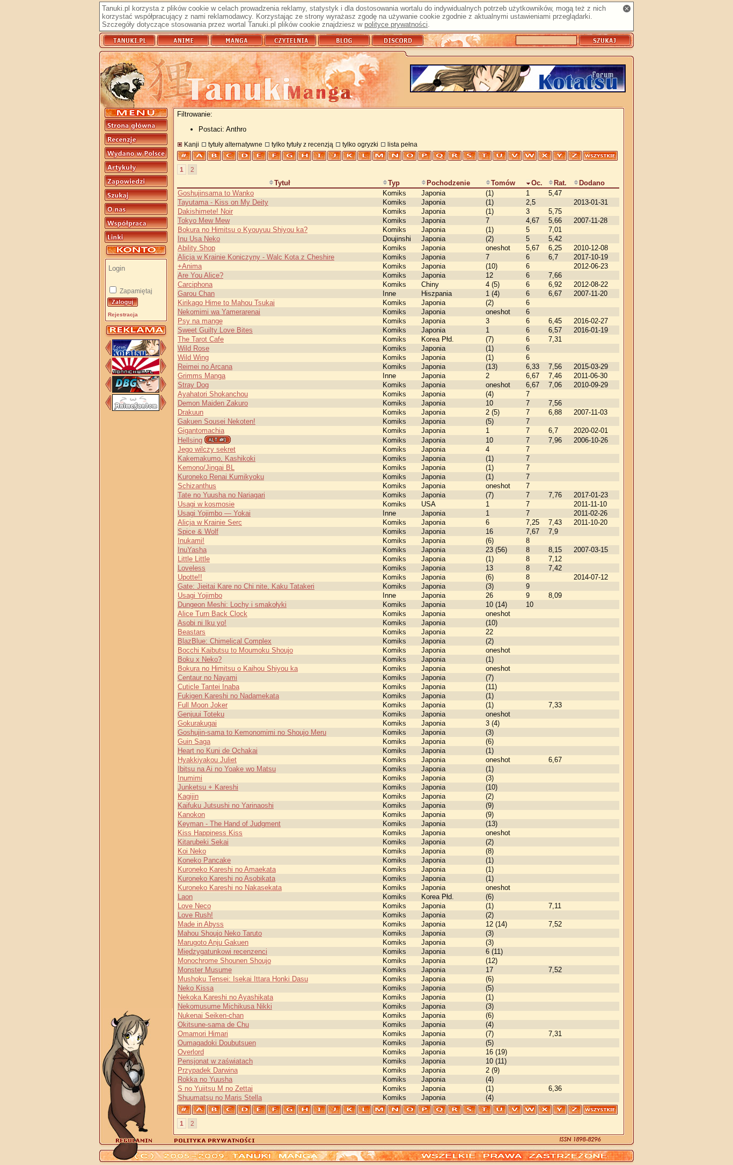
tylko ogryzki (360, 144)
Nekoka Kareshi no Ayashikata (225, 997)
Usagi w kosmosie (206, 504)
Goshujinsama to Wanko (216, 193)
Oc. (537, 183)
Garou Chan (196, 294)
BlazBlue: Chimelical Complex (225, 641)
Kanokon (191, 815)
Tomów (503, 183)
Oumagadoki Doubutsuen (217, 1043)
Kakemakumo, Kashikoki (216, 458)
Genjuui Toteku (201, 714)
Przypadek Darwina (208, 1070)
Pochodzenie (448, 183)
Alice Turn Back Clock (212, 614)
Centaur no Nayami (207, 678)
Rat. (560, 183)
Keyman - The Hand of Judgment (229, 824)
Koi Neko (192, 851)
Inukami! (191, 541)
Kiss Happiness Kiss (210, 833)
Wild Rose (193, 348)
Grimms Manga (201, 376)
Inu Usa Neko (199, 239)
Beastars (192, 632)
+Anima (190, 266)
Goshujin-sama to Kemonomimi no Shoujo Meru (252, 732)
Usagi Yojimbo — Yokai (214, 513)
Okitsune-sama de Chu (213, 1025)
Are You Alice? (200, 275)
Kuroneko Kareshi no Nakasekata (230, 888)
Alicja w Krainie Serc (210, 522)
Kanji (191, 144)
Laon (185, 897)
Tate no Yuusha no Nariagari (221, 495)
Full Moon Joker (203, 705)
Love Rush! (195, 915)
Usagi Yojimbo (200, 595)
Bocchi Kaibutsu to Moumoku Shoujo (235, 650)
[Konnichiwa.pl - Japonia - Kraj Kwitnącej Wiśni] (135, 372)
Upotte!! (190, 577)
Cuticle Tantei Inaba (208, 687)
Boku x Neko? (200, 659)
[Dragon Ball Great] (135, 390)
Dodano (592, 183)
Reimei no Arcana (205, 367)
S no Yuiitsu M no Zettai (215, 1088)
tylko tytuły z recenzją (302, 144)
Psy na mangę (200, 321)
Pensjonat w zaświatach (215, 1061)
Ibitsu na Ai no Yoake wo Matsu (227, 769)
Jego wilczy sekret (207, 449)
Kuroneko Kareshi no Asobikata (226, 878)
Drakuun (190, 412)
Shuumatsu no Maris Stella (220, 1098)
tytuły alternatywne (235, 144)
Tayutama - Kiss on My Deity (223, 202)
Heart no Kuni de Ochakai (218, 751)
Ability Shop (196, 248)
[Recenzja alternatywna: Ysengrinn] (217, 440)
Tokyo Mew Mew (204, 220)
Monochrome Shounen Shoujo (224, 961)
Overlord (191, 1052)
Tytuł (282, 183)
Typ (394, 183)
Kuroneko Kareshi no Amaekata (227, 869)
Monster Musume (205, 970)
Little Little (194, 559)
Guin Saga (194, 741)
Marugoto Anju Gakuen (213, 942)
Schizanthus (197, 486)
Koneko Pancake (204, 860)
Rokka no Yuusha (205, 1079)
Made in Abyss (201, 924)
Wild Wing (193, 357)
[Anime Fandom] (135, 408)
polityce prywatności (396, 24)
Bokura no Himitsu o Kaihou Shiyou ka (238, 668)
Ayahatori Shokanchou (213, 394)
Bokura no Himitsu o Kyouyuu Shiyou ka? (242, 230)
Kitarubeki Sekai (203, 842)
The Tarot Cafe (201, 339)
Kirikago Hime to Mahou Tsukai (226, 303)
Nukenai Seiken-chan (211, 1015)
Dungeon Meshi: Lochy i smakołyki (232, 604)
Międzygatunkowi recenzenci (222, 951)
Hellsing (190, 440)
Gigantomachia (201, 430)
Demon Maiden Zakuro (213, 403)
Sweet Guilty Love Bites (215, 330)
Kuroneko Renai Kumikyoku (221, 477)
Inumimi (190, 778)
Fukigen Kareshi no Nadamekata (228, 696)
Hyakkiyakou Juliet (207, 760)
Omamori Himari (203, 1034)
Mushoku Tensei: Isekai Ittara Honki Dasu (243, 979)
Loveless (192, 568)
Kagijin (188, 796)
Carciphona (195, 284)
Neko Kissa (196, 988)
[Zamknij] (627, 8)
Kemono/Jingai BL (206, 468)
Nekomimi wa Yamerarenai (219, 312)
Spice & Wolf (198, 531)
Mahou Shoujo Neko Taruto (220, 933)
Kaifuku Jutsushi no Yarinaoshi (226, 805)
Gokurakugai (197, 723)
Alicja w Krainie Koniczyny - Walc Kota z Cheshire (256, 257)
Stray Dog (193, 385)
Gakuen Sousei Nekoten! (216, 421)
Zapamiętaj (135, 291)
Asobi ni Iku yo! (202, 623)
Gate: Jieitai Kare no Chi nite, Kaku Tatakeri (246, 586)
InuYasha (192, 550)
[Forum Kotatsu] (135, 354)
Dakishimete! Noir (205, 211)
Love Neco (194, 906)
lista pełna (402, 144)
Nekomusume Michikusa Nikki (225, 1006)
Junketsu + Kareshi (208, 787)
